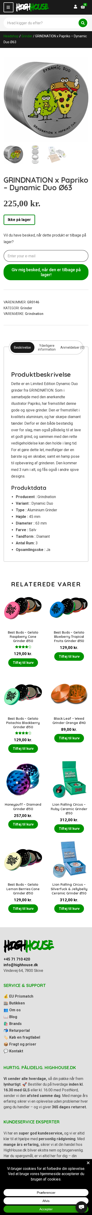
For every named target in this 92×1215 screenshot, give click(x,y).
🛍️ (13, 1023)
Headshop (11, 36)
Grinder (26, 36)
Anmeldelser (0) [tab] (72, 347)
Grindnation (34, 314)
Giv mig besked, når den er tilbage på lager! (46, 272)
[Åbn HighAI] (81, 1207)
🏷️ (22, 1037)
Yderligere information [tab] (47, 347)
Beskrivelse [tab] (22, 347)
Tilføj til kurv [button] (23, 662)
